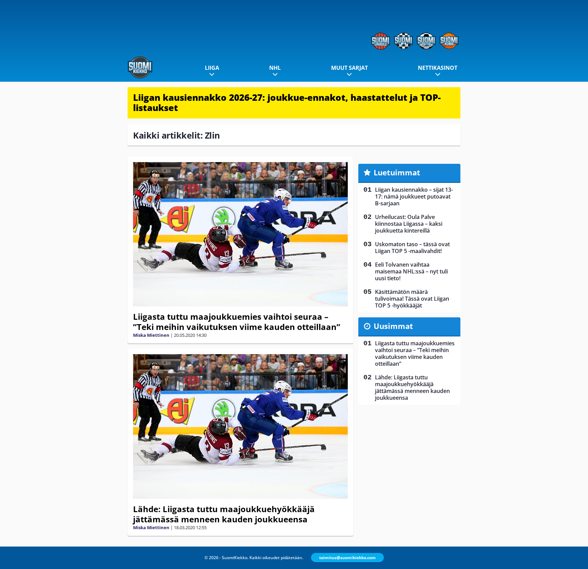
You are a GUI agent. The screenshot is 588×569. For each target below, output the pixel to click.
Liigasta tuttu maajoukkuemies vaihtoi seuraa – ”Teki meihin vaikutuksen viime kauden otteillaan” (236, 321)
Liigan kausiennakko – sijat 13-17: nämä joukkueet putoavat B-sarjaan (414, 196)
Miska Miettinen (151, 335)
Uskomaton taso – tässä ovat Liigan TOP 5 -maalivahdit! (412, 247)
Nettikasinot (437, 68)
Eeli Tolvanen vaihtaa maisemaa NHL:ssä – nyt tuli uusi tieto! (411, 271)
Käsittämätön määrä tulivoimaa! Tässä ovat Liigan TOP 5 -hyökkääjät (412, 298)
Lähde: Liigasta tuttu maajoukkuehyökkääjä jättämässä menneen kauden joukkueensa (224, 514)
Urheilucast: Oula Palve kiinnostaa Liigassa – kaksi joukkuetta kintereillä (408, 223)
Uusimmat (393, 326)
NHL (275, 68)
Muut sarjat (349, 68)
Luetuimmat (397, 172)
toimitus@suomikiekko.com (347, 557)
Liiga (212, 68)
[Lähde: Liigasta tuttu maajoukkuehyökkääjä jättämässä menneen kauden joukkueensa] (240, 426)
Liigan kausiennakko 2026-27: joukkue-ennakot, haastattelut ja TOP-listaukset (287, 102)
